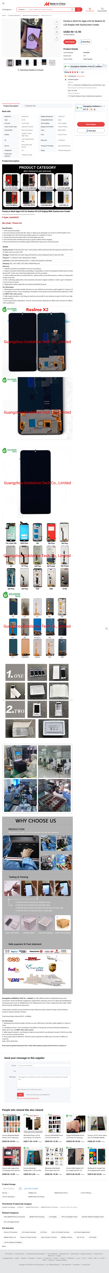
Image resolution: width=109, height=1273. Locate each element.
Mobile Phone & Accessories (31, 15)
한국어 (84, 1258)
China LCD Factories (10, 1232)
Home (4, 15)
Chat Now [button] (86, 42)
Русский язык (48, 1258)
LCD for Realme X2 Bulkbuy (13, 1242)
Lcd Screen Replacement (82, 1232)
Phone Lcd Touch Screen (28, 1237)
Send (20, 1095)
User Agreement (66, 1264)
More (4, 1246)
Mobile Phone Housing (36, 1217)
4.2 (84, 109)
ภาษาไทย (101, 1258)
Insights (59, 1256)
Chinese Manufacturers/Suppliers (35, 1254)
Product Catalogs (32, 1188)
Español (23, 1258)
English (17, 1258)
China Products (19, 1254)
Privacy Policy (86, 1264)
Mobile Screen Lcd (10, 1237)
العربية (78, 1258)
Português (31, 1258)
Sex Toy (4, 1193)
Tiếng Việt (51, 1260)
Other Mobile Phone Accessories (14, 1217)
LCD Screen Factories (29, 1232)
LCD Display (53, 1217)
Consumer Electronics (14, 15)
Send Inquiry (70, 42)
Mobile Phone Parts (60, 1193)
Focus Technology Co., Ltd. (40, 1264)
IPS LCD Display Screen (11, 1222)
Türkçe (44, 1260)
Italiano (56, 1258)
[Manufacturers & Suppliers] (54, 4)
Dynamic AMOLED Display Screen (93, 1217)
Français (39, 1258)
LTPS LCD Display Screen (69, 1217)
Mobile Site (51, 1256)
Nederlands (70, 1258)
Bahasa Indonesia (61, 1260)
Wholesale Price (64, 1254)
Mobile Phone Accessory (36, 1197)
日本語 (90, 1258)
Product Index (98, 1254)
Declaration (76, 1264)
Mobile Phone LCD (46, 15)
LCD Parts (43, 1232)
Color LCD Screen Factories (60, 1232)
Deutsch (63, 1258)
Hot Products (9, 1254)
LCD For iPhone (86, 1193)
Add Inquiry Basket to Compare (31, 70)
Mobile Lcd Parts (66, 1237)
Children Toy (32, 1193)
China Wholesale (52, 1254)
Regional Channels (86, 1254)
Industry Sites (75, 1254)
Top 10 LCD (80, 1237)
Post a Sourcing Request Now (28, 1098)
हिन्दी (95, 1258)
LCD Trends (92, 1237)
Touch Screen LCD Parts (49, 1237)
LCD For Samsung (8, 1197)
